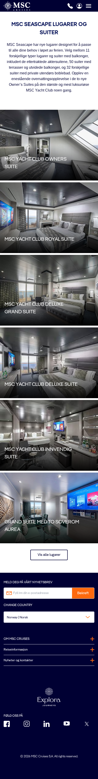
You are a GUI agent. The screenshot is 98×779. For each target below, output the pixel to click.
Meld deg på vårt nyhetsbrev (28, 582)
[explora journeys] (49, 697)
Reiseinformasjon (16, 649)
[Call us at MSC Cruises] (70, 6)
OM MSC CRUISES (16, 638)
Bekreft (83, 593)
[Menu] (92, 6)
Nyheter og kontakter (18, 660)
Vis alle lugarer (49, 555)
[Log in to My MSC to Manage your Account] (79, 6)
